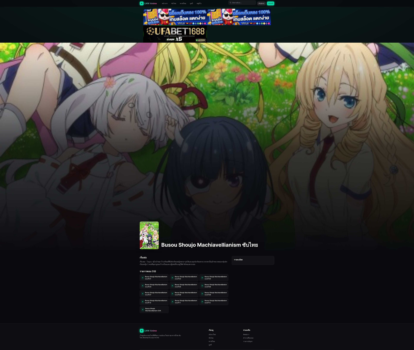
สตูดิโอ (199, 3)
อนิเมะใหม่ (212, 334)
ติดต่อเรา (246, 334)
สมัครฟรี (270, 3)
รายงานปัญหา (248, 341)
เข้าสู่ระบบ (261, 3)
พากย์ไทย (183, 3)
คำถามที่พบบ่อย (248, 338)
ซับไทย (173, 3)
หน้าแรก (165, 3)
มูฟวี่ (191, 3)
